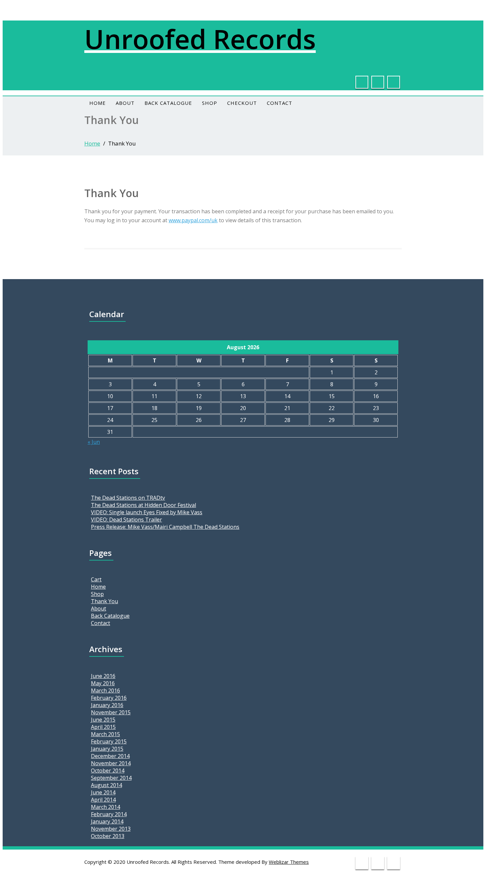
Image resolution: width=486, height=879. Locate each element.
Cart (96, 579)
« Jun (94, 441)
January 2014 (107, 821)
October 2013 (107, 836)
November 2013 (111, 828)
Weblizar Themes (289, 861)
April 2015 (103, 727)
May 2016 (103, 683)
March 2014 (105, 807)
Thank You (104, 601)
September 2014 (111, 777)
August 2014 (106, 785)
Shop (209, 103)
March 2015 (105, 734)
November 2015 (111, 712)
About (125, 103)
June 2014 (103, 792)
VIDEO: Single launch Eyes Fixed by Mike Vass (146, 512)
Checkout (242, 103)
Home (97, 103)
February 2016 (109, 697)
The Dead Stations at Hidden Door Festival (143, 505)
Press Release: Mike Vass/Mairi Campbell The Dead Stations (165, 526)
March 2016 (105, 690)
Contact (279, 103)
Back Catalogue (168, 103)
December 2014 (110, 756)
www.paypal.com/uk (193, 220)
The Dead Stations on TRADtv (128, 497)
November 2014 (111, 763)
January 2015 (107, 748)
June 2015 (103, 719)
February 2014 (109, 814)
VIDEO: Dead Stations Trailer (126, 519)
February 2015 (109, 741)
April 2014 (103, 799)
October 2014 (107, 770)
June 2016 (103, 676)
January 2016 (107, 705)
